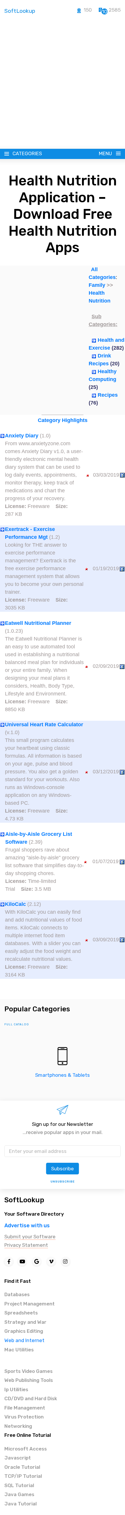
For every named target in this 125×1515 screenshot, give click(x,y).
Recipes (108, 395)
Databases (17, 1294)
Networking (18, 1426)
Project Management (29, 1304)
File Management (24, 1408)
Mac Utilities (19, 1350)
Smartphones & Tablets (62, 1075)
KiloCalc (15, 904)
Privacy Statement (26, 1245)
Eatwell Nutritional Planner (38, 623)
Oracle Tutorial (22, 1467)
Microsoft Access (25, 1449)
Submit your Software (30, 1236)
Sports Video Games (28, 1371)
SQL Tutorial (19, 1485)
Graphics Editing (23, 1331)
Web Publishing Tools (28, 1380)
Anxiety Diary (21, 436)
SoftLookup (24, 1200)
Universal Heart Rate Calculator (44, 724)
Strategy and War (25, 1322)
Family (97, 285)
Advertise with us (27, 1225)
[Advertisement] (62, 83)
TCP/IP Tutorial (23, 1476)
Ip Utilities (16, 1389)
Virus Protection (24, 1417)
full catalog (16, 1024)
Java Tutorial (20, 1504)
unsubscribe (63, 1181)
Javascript (17, 1458)
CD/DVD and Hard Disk (30, 1398)
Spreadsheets (21, 1313)
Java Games (19, 1494)
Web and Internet (24, 1340)
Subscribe (62, 1168)
